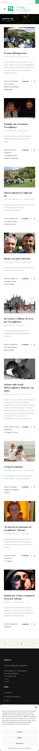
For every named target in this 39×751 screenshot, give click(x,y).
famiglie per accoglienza (11, 489)
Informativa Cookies (24, 748)
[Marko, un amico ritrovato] (19, 243)
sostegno (6, 158)
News (14, 56)
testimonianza (14, 158)
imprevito (11, 84)
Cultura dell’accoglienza (13, 696)
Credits (6, 679)
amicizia (6, 81)
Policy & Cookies (12, 748)
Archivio (6, 56)
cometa (17, 427)
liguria (6, 284)
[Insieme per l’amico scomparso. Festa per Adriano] (19, 580)
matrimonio (7, 87)
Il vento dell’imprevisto (15, 53)
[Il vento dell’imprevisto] (19, 37)
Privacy (6, 682)
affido (6, 427)
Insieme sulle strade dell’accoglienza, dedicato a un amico (19, 387)
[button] (36, 707)
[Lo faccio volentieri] (19, 451)
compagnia (13, 487)
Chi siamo (9, 692)
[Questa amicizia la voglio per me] (19, 177)
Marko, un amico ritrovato (17, 258)
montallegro (15, 87)
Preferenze (19, 743)
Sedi (18, 56)
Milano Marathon (9, 350)
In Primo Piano (7, 199)
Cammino (13, 555)
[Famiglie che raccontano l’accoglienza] (19, 108)
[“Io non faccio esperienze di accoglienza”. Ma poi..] (19, 511)
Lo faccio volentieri (13, 467)
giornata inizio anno (10, 224)
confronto (13, 150)
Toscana (18, 394)
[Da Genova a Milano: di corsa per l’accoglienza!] (19, 303)
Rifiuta (19, 738)
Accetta (19, 732)
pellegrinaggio (8, 89)
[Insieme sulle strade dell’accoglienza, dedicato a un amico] (19, 369)
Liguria (10, 56)
